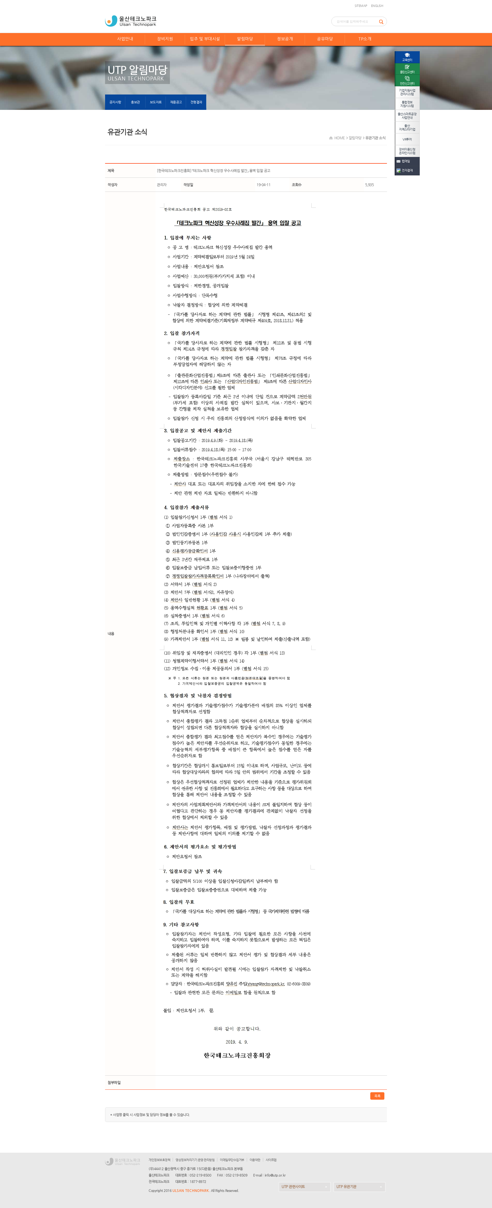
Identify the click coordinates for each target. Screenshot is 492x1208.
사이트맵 (271, 1160)
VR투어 (407, 139)
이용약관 (255, 1160)
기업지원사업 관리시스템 (407, 92)
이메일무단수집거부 (232, 1160)
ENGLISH (377, 5)
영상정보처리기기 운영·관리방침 (195, 1160)
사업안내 (125, 38)
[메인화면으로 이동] (130, 20)
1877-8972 (198, 1181)
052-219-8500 (200, 1175)
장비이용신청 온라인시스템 (407, 151)
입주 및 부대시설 (205, 38)
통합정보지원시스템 (407, 104)
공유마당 (325, 38)
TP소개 (364, 38)
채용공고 (176, 102)
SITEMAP (361, 5)
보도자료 (156, 102)
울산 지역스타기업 (407, 127)
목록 (377, 1096)
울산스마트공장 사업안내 (407, 115)
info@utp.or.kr (275, 1175)
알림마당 (245, 38)
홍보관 (135, 102)
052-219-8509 (236, 1175)
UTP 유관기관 (346, 1186)
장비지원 (165, 38)
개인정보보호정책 (159, 1160)
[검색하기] (383, 21)
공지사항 (115, 102)
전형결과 (196, 102)
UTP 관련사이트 (293, 1186)
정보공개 (285, 38)
